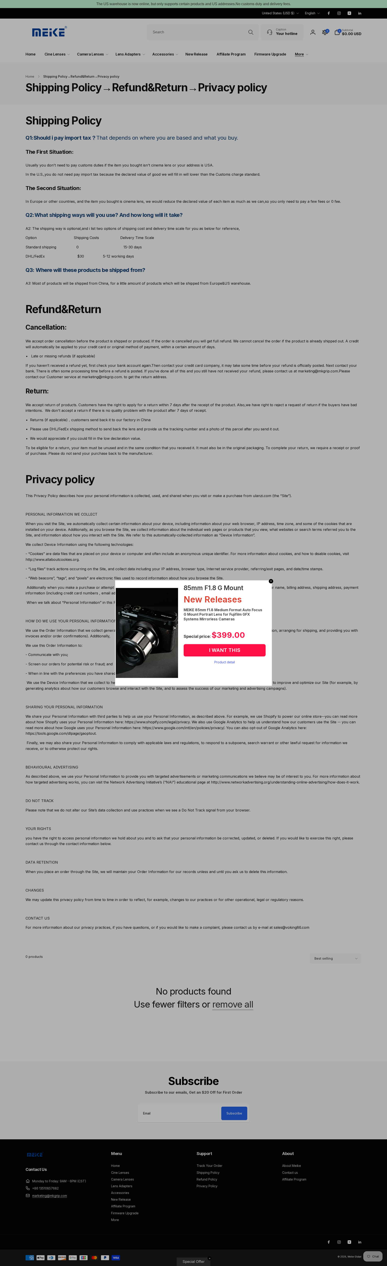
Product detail (224, 662)
